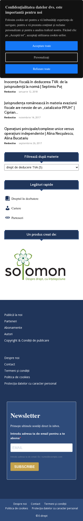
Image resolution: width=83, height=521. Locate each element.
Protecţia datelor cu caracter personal (30, 383)
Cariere (16, 208)
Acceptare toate (41, 46)
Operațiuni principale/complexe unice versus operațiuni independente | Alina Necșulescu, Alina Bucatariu (39, 133)
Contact (9, 364)
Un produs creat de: (41, 234)
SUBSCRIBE (24, 467)
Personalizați (41, 57)
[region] (41, 39)
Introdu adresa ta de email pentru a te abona (37, 436)
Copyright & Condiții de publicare (26, 340)
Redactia (10, 91)
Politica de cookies (17, 377)
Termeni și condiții (16, 371)
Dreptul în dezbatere (25, 198)
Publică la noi (13, 315)
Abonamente (13, 328)
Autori (8, 334)
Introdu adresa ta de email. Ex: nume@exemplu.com (36, 457)
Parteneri (17, 218)
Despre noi (11, 358)
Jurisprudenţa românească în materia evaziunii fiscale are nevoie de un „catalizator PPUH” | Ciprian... (40, 107)
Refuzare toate (41, 69)
